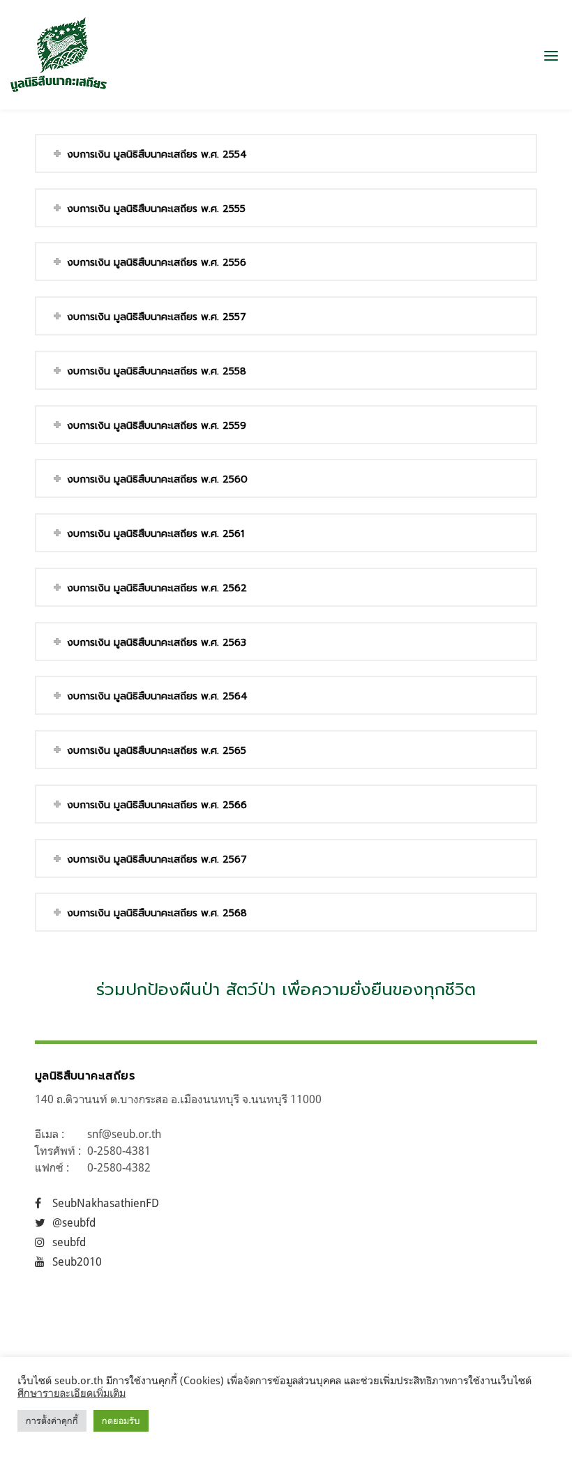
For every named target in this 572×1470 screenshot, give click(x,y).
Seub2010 (77, 1261)
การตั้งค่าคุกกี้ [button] (52, 1420)
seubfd (69, 1242)
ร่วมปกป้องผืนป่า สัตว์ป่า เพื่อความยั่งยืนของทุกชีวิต (286, 989)
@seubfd (74, 1222)
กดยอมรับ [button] (121, 1420)
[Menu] (551, 55)
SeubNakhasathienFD (105, 1203)
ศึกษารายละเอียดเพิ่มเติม (71, 1393)
